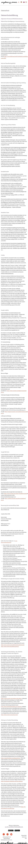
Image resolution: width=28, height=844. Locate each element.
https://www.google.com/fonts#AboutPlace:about (15, 493)
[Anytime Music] (9, 2)
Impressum (24, 836)
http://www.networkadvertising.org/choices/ (11, 706)
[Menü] (26, 2)
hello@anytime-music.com (6, 839)
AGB (25, 838)
